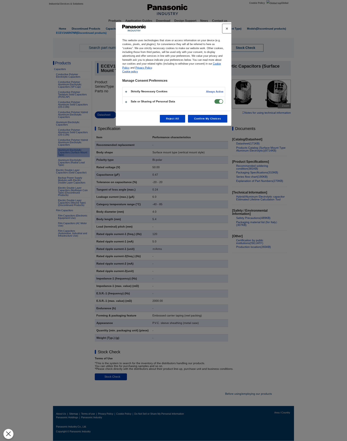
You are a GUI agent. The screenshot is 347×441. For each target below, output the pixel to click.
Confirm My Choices (207, 118)
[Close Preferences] (8, 434)
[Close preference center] (226, 28)
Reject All (172, 118)
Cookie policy (130, 71)
